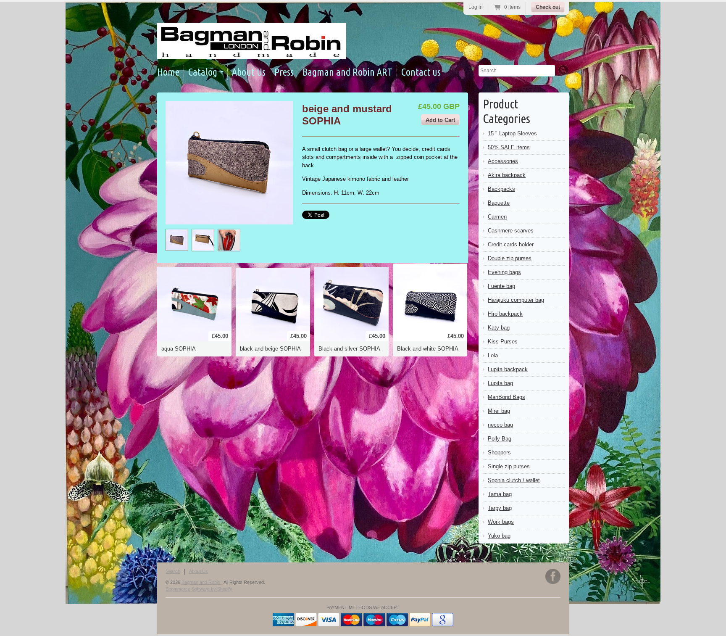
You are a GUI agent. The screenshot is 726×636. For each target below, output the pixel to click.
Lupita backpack (508, 369)
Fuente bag (501, 286)
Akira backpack (507, 175)
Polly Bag (499, 438)
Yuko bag (499, 536)
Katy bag (499, 328)
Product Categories (506, 111)
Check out (548, 7)
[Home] (251, 51)
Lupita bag (500, 383)
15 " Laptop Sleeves (512, 133)
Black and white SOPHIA (427, 349)
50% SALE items (509, 147)
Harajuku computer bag (516, 300)
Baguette (499, 203)
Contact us (421, 72)
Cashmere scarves (511, 230)
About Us (249, 72)
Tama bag (500, 494)
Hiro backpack (505, 314)
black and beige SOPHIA (270, 349)
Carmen (497, 217)
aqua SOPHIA (178, 349)
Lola (493, 355)
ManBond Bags (506, 397)
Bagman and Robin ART (347, 72)
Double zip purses (509, 258)
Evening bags (504, 272)
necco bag (500, 425)
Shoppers (499, 452)
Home (168, 72)
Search (173, 571)
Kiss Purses (503, 341)
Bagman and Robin (201, 582)
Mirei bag (499, 411)
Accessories (503, 161)
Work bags (501, 522)
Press (284, 72)
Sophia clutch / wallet (514, 480)
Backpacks (501, 189)
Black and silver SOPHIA (349, 349)
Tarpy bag (500, 508)
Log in (475, 7)
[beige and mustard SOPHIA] (177, 240)
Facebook (552, 576)
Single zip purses (509, 466)
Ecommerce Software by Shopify (199, 588)
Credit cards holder (511, 244)
